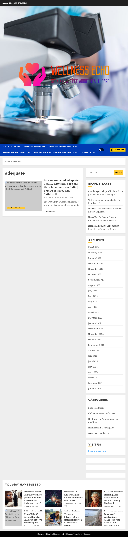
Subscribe (119, 149)
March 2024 (94, 377)
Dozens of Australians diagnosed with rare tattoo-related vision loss (112, 521)
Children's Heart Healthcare (101, 413)
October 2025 (94, 274)
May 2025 (92, 301)
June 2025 (93, 296)
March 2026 (94, 247)
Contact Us (87, 152)
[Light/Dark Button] (101, 149)
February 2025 (95, 317)
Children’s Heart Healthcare (63, 146)
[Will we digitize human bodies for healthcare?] (53, 498)
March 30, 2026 (32, 507)
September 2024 (96, 345)
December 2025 (95, 263)
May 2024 (92, 366)
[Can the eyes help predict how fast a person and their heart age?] (13, 498)
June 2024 (93, 361)
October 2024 (94, 339)
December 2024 (95, 328)
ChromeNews (72, 534)
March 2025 (94, 312)
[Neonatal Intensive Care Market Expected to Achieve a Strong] (53, 517)
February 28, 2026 (73, 504)
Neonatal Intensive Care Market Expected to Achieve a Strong (73, 520)
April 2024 (93, 372)
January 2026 (94, 258)
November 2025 (96, 269)
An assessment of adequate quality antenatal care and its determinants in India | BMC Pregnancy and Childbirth (61, 187)
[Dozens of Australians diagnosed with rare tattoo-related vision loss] (93, 517)
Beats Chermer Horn (97, 451)
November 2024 (96, 334)
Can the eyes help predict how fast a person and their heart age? (33, 498)
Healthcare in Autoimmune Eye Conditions (55, 152)
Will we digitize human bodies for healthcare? (73, 497)
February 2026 (95, 252)
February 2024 (95, 383)
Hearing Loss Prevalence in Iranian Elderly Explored (112, 498)
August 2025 (94, 285)
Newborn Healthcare (34, 146)
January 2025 (94, 323)
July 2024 (92, 355)
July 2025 (92, 290)
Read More (50, 212)
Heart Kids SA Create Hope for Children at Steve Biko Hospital (33, 518)
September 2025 (96, 279)
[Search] (106, 149)
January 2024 (94, 388)
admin (48, 198)
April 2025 (93, 307)
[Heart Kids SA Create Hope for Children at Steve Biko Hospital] (13, 517)
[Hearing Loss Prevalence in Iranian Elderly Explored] (93, 498)
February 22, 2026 (113, 507)
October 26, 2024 (61, 198)
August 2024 (94, 350)
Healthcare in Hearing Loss (16, 152)
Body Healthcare (11, 146)
